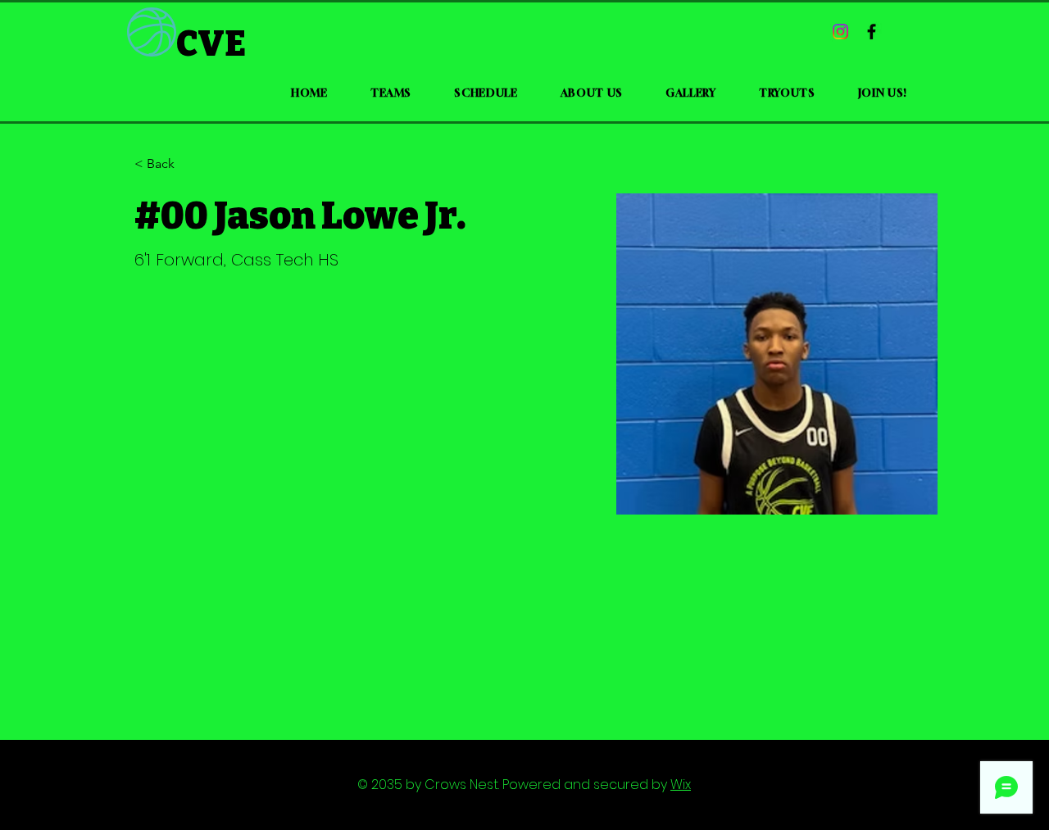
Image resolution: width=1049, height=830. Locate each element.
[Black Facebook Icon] (871, 31)
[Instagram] (840, 31)
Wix (680, 784)
